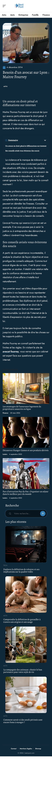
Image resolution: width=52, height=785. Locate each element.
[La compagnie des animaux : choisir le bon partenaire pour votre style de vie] (26, 645)
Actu (5, 86)
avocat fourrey (11, 351)
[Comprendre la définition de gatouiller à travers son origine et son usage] (26, 594)
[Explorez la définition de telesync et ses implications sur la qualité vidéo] (26, 544)
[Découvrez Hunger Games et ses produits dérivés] (26, 432)
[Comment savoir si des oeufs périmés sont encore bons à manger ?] (26, 695)
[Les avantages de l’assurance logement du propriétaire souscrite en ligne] (26, 388)
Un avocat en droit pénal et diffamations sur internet (25, 146)
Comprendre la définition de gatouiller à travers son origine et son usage (22, 620)
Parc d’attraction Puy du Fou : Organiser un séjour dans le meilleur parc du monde (25, 493)
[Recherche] (47, 6)
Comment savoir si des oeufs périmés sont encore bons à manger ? (22, 721)
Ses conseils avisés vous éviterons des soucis (22, 151)
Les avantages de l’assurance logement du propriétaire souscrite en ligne (22, 408)
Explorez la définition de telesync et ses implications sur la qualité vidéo (21, 570)
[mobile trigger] (5, 6)
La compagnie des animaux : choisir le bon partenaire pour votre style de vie (22, 671)
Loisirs (5, 454)
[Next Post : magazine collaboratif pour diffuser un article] (19, 6)
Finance (5, 413)
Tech (5, 565)
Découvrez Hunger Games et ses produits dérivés (26, 450)
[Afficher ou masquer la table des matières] (32, 140)
